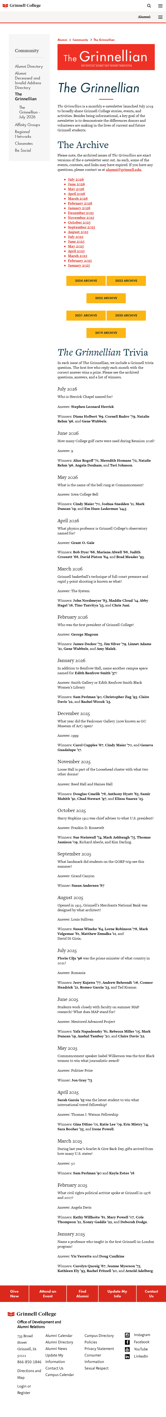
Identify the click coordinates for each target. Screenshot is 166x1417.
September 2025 (81, 227)
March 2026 (78, 198)
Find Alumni (82, 1293)
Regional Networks (23, 134)
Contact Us (151, 1293)
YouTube (141, 1349)
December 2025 (81, 212)
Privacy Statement (99, 1349)
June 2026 (76, 184)
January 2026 (79, 208)
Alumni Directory (29, 66)
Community (27, 50)
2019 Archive (106, 333)
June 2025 (76, 241)
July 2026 (76, 179)
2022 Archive (106, 298)
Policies (91, 1342)
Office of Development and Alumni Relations (39, 1324)
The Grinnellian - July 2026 (29, 112)
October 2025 (79, 222)
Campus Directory (99, 1336)
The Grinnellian (26, 96)
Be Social (23, 150)
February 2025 (80, 260)
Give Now (14, 1293)
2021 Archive (86, 315)
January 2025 (79, 265)
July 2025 (75, 236)
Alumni (62, 40)
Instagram (142, 1335)
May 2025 (76, 246)
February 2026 (80, 203)
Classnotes (24, 143)
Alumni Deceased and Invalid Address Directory (28, 80)
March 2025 (77, 255)
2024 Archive (86, 281)
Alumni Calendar (58, 1336)
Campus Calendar (59, 1375)
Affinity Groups (27, 124)
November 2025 (81, 217)
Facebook (141, 1342)
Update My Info (117, 1293)
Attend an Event (47, 1293)
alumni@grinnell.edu (123, 169)
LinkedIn (141, 1356)
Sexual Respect (97, 1368)
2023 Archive (126, 281)
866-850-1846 (29, 1362)
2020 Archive (126, 315)
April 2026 (76, 193)
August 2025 (78, 231)
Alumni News (56, 1349)
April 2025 (76, 251)
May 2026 (76, 188)
